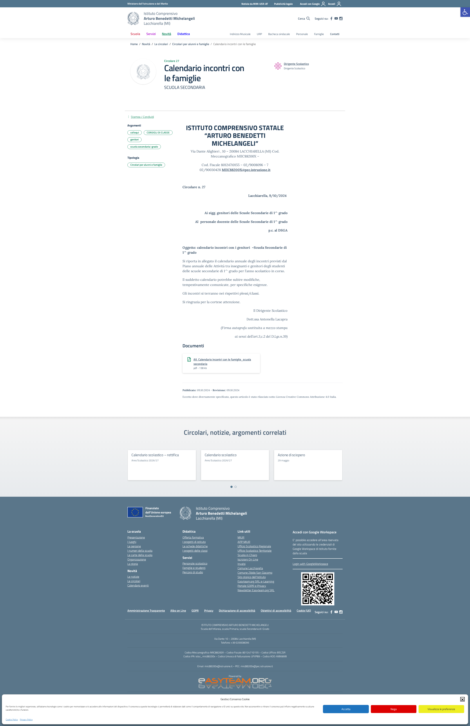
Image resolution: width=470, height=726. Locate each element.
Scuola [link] (135, 33)
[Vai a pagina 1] (231, 487)
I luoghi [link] (131, 542)
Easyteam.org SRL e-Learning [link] (256, 581)
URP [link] (259, 34)
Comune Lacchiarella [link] (250, 568)
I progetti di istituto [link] (194, 542)
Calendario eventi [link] (138, 585)
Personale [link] (302, 34)
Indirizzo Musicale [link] (240, 34)
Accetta (345, 709)
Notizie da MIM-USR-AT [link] (254, 4)
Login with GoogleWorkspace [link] (310, 564)
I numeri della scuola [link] (139, 550)
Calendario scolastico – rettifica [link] (155, 455)
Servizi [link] (151, 33)
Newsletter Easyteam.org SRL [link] (256, 590)
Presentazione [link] (136, 537)
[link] (465, 12)
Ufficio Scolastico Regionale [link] (254, 546)
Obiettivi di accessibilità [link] (276, 610)
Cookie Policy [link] (12, 719)
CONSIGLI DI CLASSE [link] (158, 132)
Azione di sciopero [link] (291, 455)
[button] (462, 699)
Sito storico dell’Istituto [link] (252, 577)
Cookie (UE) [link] (304, 610)
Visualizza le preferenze (441, 709)
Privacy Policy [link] (26, 719)
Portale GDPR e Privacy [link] (252, 586)
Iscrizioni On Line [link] (248, 559)
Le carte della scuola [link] (139, 555)
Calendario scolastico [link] (221, 455)
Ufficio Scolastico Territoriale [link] (255, 550)
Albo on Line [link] (178, 610)
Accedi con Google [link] (310, 4)
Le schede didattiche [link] (195, 546)
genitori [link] (134, 139)
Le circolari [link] (133, 581)
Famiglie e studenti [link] (193, 568)
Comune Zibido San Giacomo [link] (255, 572)
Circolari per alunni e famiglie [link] (146, 165)
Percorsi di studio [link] (192, 572)
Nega (394, 709)
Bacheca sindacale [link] (279, 34)
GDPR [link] (195, 610)
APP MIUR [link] (244, 542)
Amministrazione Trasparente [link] (146, 610)
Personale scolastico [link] (194, 563)
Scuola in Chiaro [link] (247, 555)
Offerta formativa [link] (193, 537)
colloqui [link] (134, 132)
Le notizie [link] (133, 576)
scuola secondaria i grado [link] (144, 146)
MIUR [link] (241, 537)
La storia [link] (132, 564)
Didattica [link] (183, 33)
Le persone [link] (134, 546)
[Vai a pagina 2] (235, 487)
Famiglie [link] (319, 34)
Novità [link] (166, 33)
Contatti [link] (334, 34)
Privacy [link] (208, 610)
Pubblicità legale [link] (283, 4)
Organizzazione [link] (136, 559)
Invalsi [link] (241, 564)
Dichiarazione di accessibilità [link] (237, 610)
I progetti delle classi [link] (194, 550)
